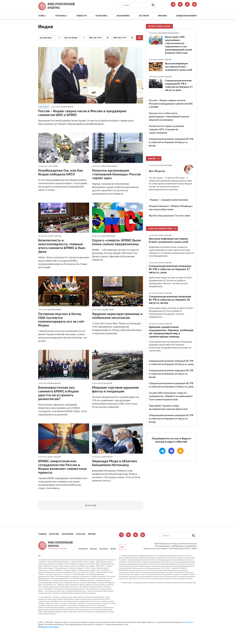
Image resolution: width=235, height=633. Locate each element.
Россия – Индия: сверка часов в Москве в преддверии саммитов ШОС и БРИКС (82, 113)
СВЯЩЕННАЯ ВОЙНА (186, 15)
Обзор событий (54, 236)
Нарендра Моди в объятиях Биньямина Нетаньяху (114, 463)
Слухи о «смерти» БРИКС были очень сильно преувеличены (116, 242)
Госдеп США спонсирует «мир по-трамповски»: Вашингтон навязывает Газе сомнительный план (171, 396)
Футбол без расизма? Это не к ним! (169, 215)
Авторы (93, 549)
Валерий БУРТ (107, 457)
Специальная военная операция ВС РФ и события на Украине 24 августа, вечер (171, 418)
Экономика (123, 15)
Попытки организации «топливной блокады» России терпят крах (116, 174)
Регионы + (61, 15)
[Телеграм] (162, 451)
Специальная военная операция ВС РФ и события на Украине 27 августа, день (170, 269)
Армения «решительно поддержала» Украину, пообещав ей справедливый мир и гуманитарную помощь (171, 331)
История (144, 15)
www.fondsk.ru (187, 622)
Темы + (42, 15)
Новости (82, 15)
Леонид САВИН (108, 309)
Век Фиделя (157, 170)
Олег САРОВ (53, 166)
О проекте (83, 549)
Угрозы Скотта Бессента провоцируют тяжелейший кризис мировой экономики (169, 116)
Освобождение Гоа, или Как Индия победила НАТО (60, 172)
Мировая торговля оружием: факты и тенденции (115, 389)
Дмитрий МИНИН (108, 236)
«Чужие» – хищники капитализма (168, 199)
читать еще (90, 505)
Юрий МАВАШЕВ (67, 107)
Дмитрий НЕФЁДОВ (109, 166)
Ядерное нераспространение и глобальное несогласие (117, 315)
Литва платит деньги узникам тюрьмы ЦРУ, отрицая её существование (166, 129)
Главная (42, 534)
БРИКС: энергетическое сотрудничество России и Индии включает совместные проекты (62, 466)
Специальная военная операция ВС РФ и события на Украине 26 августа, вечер (171, 142)
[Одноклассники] (180, 451)
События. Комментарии (160, 228)
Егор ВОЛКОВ (107, 383)
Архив (113, 549)
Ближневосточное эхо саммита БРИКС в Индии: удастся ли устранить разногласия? (58, 393)
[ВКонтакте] (171, 451)
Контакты (103, 549)
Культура (80, 534)
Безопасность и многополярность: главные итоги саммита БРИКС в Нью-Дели (62, 245)
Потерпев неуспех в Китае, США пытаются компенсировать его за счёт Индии (61, 319)
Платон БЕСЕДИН (165, 165)
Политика (101, 15)
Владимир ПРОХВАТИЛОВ (169, 33)
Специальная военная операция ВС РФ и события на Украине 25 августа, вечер (171, 373)
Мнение (162, 15)
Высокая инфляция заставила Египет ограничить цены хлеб (178, 66)
